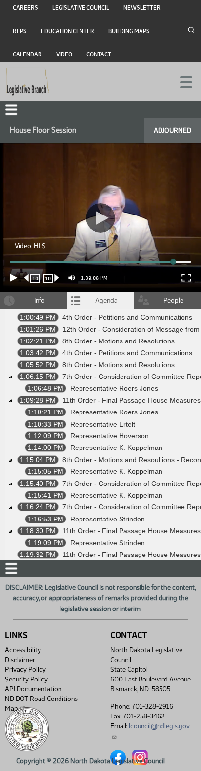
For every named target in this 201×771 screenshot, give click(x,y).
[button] (100, 385)
